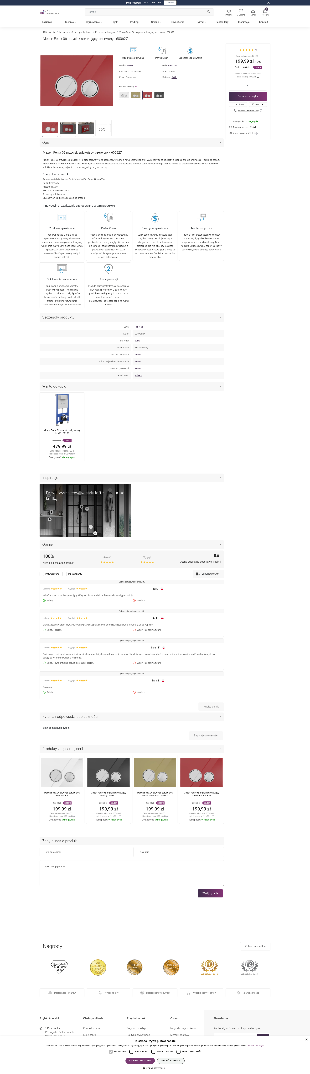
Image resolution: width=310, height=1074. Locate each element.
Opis (46, 142)
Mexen (130, 65)
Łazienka (63, 32)
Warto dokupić (54, 386)
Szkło (174, 77)
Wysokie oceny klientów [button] (204, 993)
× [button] (306, 1039)
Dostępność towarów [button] (65, 993)
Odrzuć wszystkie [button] (171, 1061)
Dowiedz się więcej (256, 1046)
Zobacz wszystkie (255, 946)
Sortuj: (204, 573)
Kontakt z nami (91, 1028)
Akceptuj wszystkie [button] (140, 1061)
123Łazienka (49, 32)
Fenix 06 (172, 65)
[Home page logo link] (55, 12)
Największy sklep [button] (251, 993)
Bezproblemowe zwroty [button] (158, 993)
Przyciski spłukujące (105, 32)
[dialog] (155, 1055)
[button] (265, 12)
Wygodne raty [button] (111, 993)
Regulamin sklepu (137, 1028)
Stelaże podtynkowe (82, 32)
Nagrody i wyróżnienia (183, 1028)
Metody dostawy (179, 1034)
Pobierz (138, 354)
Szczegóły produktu (58, 317)
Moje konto (89, 1034)
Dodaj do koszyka (248, 96)
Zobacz (170, 2)
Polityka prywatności (138, 1034)
